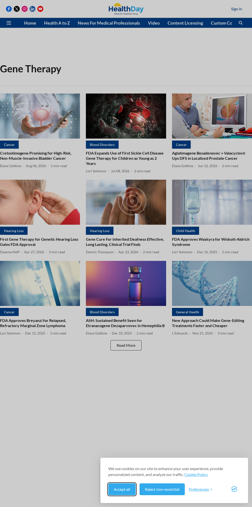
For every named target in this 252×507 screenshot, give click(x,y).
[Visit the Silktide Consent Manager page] (234, 489)
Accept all (122, 489)
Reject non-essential (162, 489)
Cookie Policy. (196, 474)
